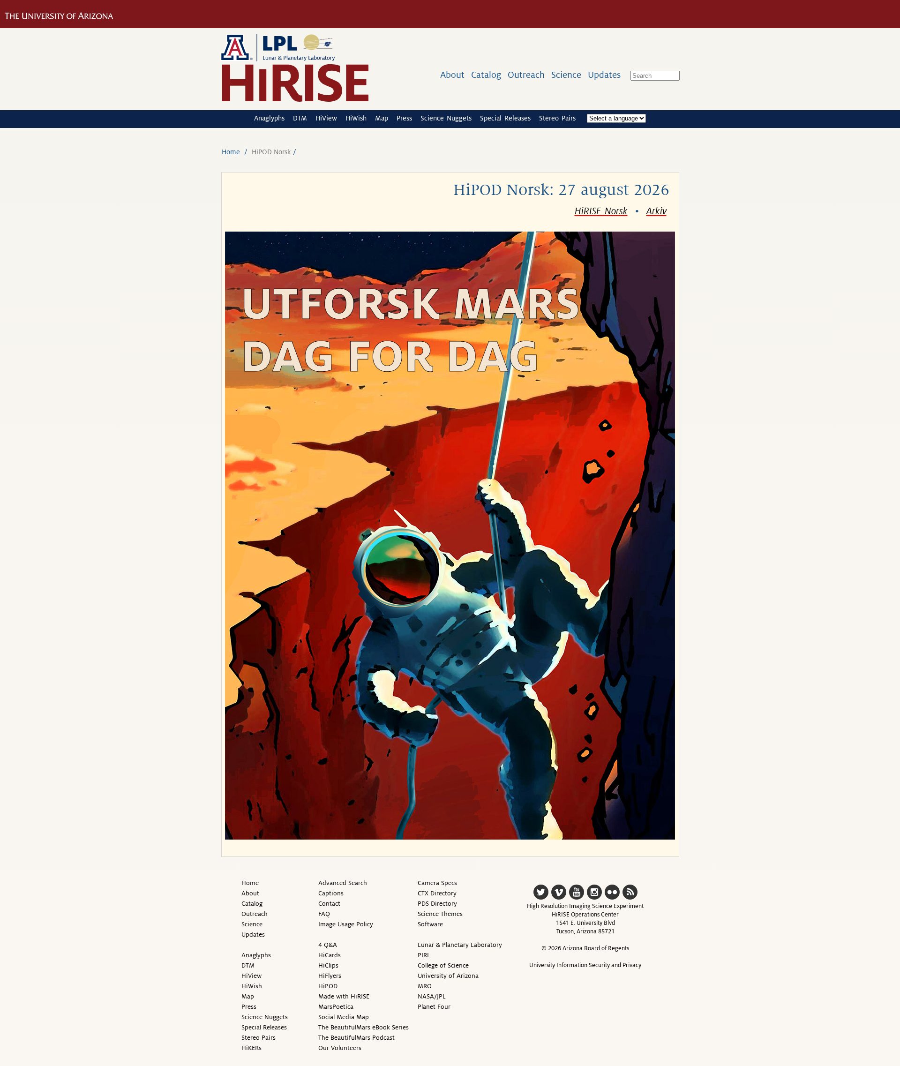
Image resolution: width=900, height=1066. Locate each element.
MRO (425, 986)
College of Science (443, 965)
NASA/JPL (432, 996)
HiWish (356, 118)
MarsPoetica (335, 1006)
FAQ (324, 913)
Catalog (486, 75)
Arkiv (656, 211)
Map (381, 118)
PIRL (424, 955)
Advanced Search (342, 882)
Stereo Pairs (557, 118)
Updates (604, 75)
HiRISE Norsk (601, 211)
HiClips (328, 965)
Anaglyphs (269, 118)
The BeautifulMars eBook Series (363, 1027)
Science (566, 75)
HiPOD (328, 986)
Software (430, 924)
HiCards (329, 955)
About (452, 75)
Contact (329, 903)
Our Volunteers (339, 1047)
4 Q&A (327, 944)
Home (231, 152)
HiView (326, 118)
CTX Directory (437, 893)
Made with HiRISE (343, 996)
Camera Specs (437, 882)
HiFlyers (329, 975)
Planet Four (434, 1006)
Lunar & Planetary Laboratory (460, 944)
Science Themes (440, 913)
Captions (331, 893)
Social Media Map (343, 1017)
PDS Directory (437, 903)
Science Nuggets (446, 118)
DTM (300, 118)
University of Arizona (448, 975)
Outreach (526, 75)
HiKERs (251, 1047)
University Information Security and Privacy (585, 965)
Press (404, 118)
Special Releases (505, 118)
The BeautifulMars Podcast (356, 1037)
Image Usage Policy (345, 924)
